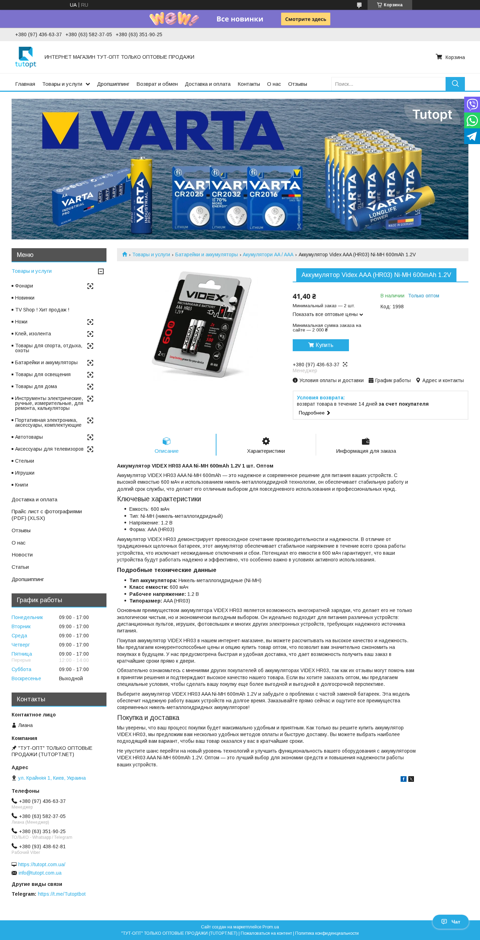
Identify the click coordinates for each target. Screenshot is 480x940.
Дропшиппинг (113, 84)
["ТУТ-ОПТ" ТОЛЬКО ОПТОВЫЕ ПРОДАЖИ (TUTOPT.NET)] (25, 57)
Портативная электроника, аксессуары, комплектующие (48, 422)
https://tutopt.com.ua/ (41, 864)
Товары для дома (36, 386)
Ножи (21, 321)
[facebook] (404, 780)
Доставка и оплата (208, 84)
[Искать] (455, 84)
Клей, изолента (33, 333)
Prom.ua (270, 927)
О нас (274, 84)
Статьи (20, 567)
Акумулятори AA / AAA (268, 254)
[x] (411, 780)
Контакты (249, 84)
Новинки (24, 298)
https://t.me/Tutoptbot (62, 894)
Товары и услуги (62, 84)
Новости (22, 555)
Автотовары (29, 437)
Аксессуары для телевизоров (49, 449)
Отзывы (297, 84)
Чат (456, 922)
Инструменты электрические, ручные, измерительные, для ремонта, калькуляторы (49, 403)
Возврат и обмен (157, 84)
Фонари (24, 286)
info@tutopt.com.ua (40, 873)
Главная (25, 84)
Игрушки (24, 473)
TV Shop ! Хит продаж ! (42, 310)
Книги (21, 485)
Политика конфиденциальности (327, 933)
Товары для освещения (43, 374)
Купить (324, 345)
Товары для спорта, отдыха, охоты (48, 348)
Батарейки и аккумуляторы (206, 254)
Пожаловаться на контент (266, 933)
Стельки (24, 461)
